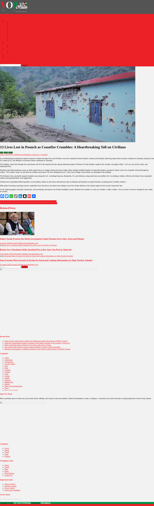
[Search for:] (10, 65)
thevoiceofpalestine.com (25, 155)
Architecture (13, 23)
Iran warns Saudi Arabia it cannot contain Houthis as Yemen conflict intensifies (33, 347)
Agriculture (9, 360)
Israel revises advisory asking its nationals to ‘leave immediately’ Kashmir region (28, 203)
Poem (11, 53)
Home (7, 465)
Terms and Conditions (12, 490)
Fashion (12, 25)
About (7, 43)
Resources (8, 49)
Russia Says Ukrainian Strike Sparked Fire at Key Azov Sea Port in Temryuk (36, 249)
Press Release (14, 45)
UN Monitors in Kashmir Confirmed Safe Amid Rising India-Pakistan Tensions (28, 201)
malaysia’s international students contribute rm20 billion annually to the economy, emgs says (37, 343)
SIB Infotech (45, 503)
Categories (8, 21)
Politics (11, 39)
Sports (11, 33)
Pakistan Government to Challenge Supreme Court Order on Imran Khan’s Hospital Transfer (37, 349)
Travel (11, 29)
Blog (11, 51)
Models (7, 384)
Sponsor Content (10, 55)
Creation (8, 370)
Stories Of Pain (14, 47)
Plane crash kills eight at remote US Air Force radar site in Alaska (28, 345)
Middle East (9, 382)
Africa (7, 358)
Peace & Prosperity (11, 390)
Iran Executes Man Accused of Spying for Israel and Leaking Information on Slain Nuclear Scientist (46, 260)
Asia (1, 153)
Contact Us (9, 57)
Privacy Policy (10, 488)
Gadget (7, 376)
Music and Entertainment (13, 386)
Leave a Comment (41, 155)
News (6, 153)
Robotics (12, 41)
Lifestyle (12, 27)
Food (11, 37)
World (11, 35)
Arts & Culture (10, 364)
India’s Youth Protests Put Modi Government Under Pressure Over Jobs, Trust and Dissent (42, 239)
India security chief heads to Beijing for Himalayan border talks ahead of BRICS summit (36, 341)
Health (11, 31)
